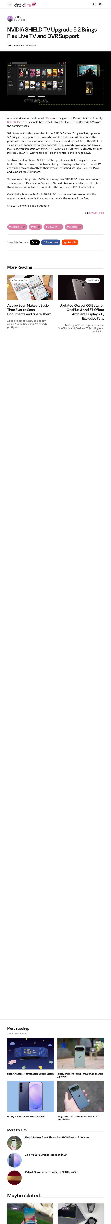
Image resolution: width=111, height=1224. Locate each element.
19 (15, 45)
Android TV (18, 226)
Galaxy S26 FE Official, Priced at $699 (26, 1116)
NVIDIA (93, 212)
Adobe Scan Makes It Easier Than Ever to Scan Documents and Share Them (29, 309)
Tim (19, 17)
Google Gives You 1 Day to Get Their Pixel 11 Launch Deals (78, 1118)
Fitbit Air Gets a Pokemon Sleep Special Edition (30, 1073)
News (14, 1209)
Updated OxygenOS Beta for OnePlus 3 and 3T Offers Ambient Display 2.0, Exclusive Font (82, 312)
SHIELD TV (54, 226)
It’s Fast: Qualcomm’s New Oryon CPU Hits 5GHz (52, 1172)
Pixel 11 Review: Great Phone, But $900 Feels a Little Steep (57, 1137)
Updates (75, 226)
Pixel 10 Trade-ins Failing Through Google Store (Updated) (80, 1075)
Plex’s (49, 118)
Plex (101, 212)
